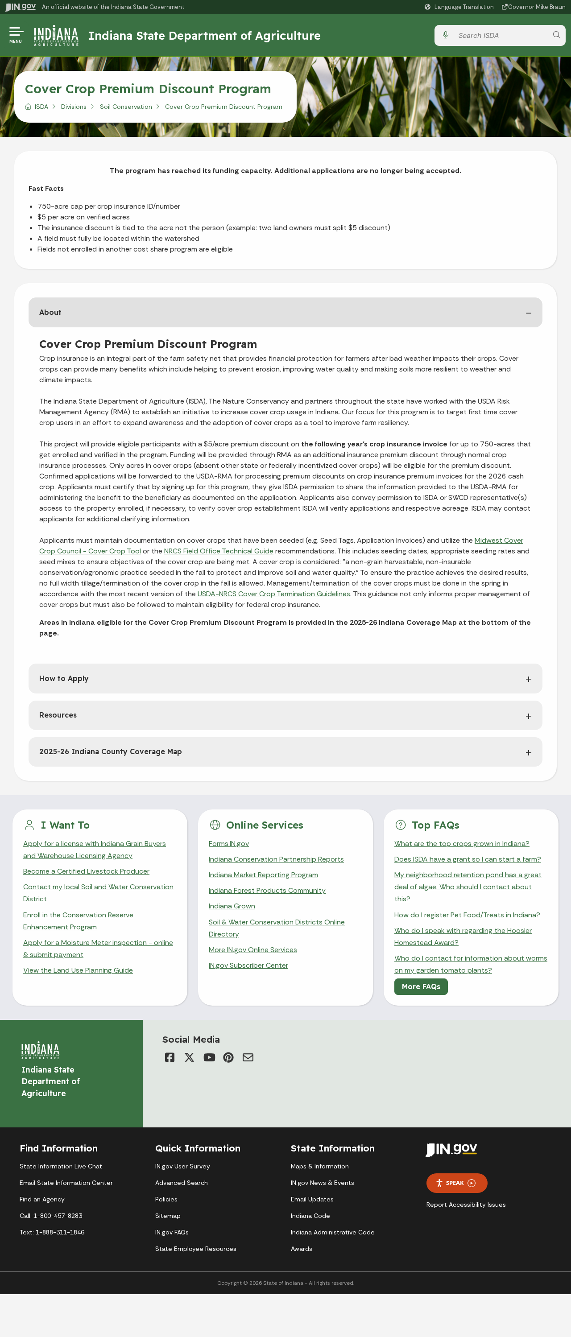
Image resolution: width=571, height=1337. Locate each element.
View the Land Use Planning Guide (78, 970)
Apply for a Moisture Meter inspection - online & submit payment (98, 948)
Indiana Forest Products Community (267, 890)
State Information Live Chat (61, 1166)
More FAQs (421, 986)
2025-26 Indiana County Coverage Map (110, 751)
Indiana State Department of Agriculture (204, 35)
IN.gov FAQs (172, 1232)
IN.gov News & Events (322, 1183)
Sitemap (168, 1216)
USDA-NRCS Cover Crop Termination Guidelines (274, 593)
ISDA (41, 107)
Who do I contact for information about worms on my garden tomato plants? (470, 964)
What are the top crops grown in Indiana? (462, 843)
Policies (166, 1199)
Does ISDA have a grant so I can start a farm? (467, 859)
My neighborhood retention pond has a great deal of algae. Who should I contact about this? (468, 887)
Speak (455, 1183)
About (50, 312)
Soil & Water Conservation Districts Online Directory (277, 928)
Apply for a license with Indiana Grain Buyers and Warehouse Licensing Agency (94, 849)
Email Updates (312, 1199)
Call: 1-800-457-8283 (51, 1216)
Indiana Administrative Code (333, 1232)
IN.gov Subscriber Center (248, 965)
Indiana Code (310, 1216)
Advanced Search (181, 1183)
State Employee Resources (195, 1249)
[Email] (248, 1057)
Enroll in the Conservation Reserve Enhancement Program (78, 921)
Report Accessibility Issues (466, 1205)
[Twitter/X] (189, 1057)
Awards (301, 1249)
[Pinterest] (228, 1057)
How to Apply (64, 678)
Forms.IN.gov (229, 843)
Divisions (74, 107)
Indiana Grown (232, 906)
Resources (58, 714)
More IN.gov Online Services (253, 949)
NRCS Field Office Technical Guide (218, 551)
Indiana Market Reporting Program (263, 874)
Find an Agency (42, 1199)
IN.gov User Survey (182, 1166)
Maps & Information (320, 1166)
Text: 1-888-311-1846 (52, 1232)
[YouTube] (209, 1057)
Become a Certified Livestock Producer (86, 871)
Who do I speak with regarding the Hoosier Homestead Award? (463, 936)
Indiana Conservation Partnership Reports (276, 859)
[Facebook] (169, 1057)
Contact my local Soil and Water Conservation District (98, 893)
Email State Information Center (66, 1183)
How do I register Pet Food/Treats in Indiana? (467, 915)
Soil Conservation (126, 107)
